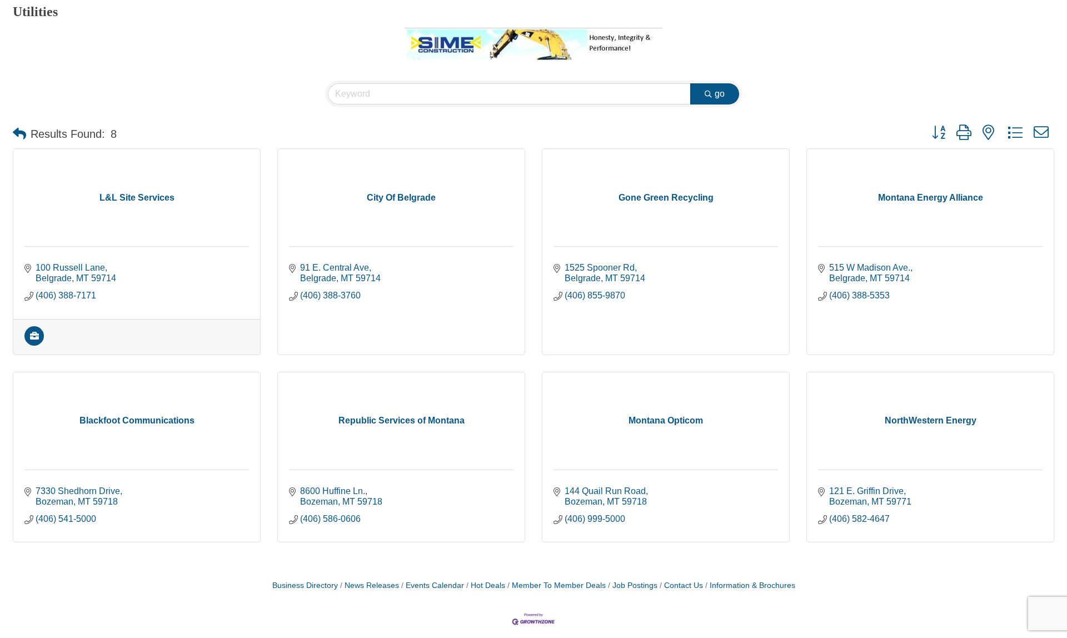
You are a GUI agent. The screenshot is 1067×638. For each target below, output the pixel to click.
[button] (19, 134)
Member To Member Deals (559, 585)
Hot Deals (488, 585)
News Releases (372, 585)
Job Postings (634, 585)
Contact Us (683, 585)
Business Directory (305, 585)
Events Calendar (435, 585)
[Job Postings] (34, 342)
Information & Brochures (752, 585)
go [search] (720, 93)
